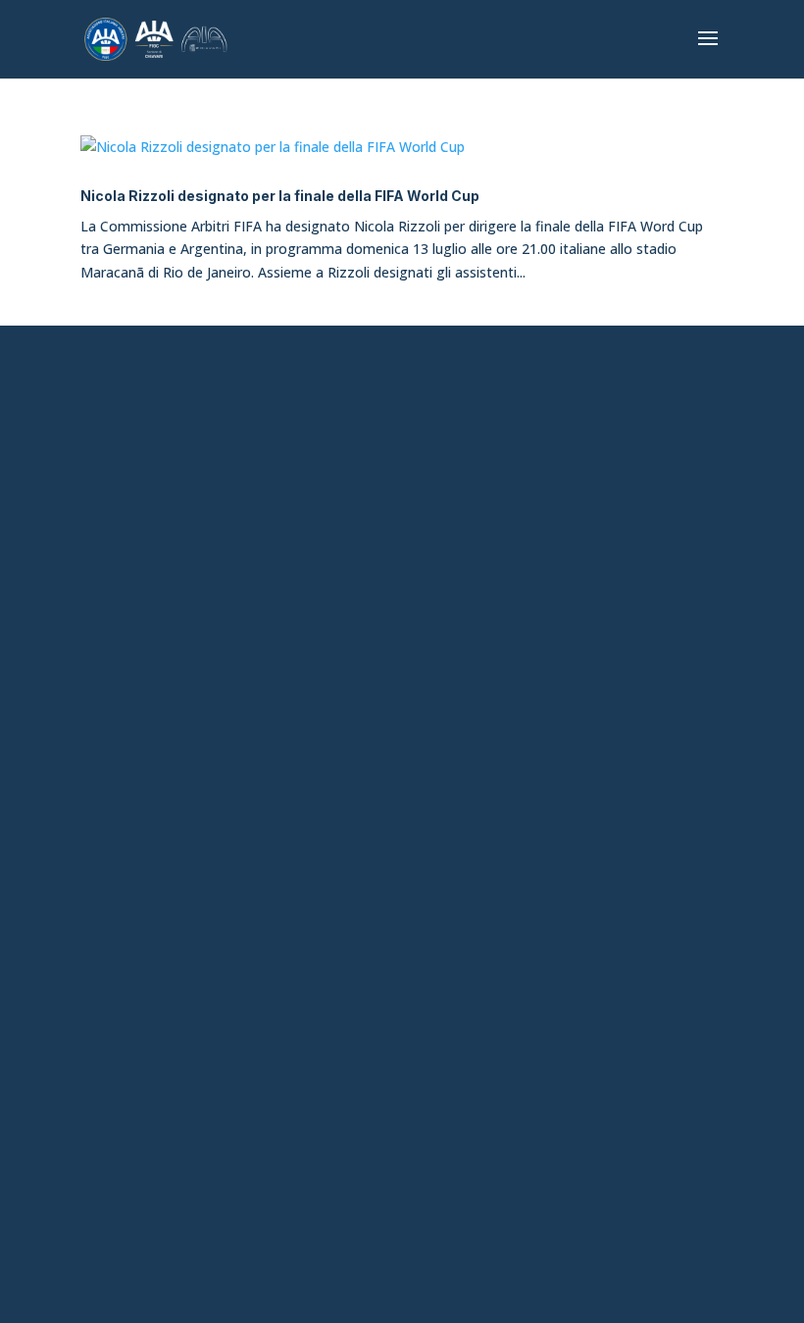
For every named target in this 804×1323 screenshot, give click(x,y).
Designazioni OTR (402, 774)
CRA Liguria (402, 706)
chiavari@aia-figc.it (402, 447)
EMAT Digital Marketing (527, 1233)
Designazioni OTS (402, 739)
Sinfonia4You (402, 637)
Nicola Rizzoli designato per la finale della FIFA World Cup (279, 195)
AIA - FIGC (402, 672)
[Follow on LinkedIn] (469, 907)
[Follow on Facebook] (334, 907)
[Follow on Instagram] (379, 907)
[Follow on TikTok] (424, 907)
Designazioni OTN (402, 808)
